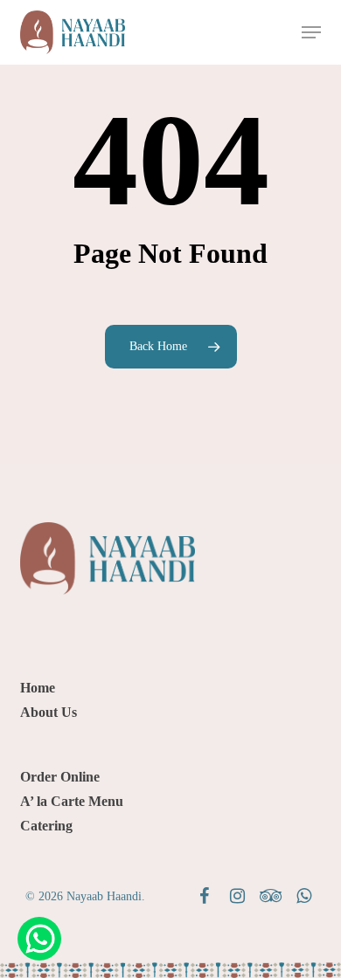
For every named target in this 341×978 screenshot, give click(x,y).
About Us (48, 712)
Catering (46, 825)
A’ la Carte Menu (71, 801)
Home (37, 687)
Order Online (60, 776)
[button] (311, 32)
